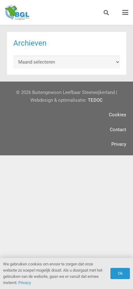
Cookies (117, 115)
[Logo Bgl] (17, 12)
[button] (106, 12)
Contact (118, 129)
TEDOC (95, 100)
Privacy (118, 144)
